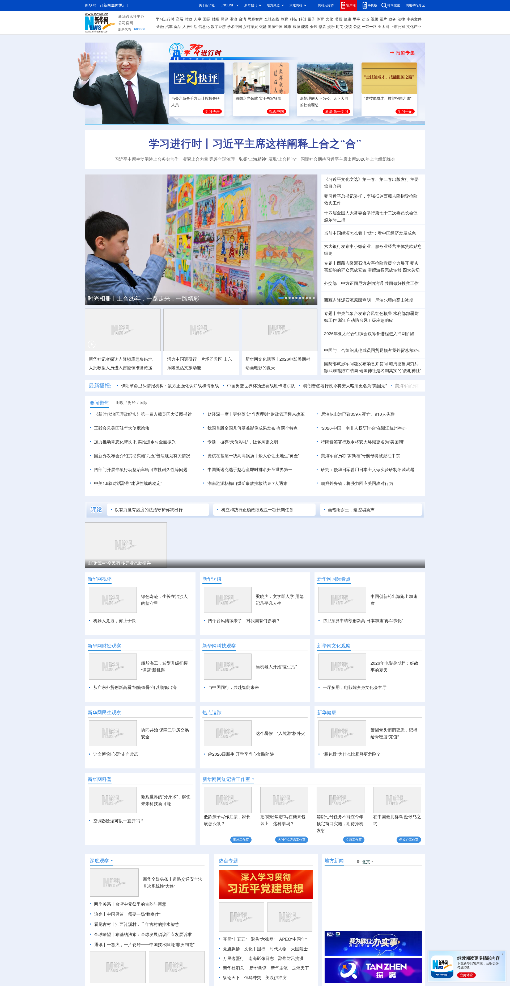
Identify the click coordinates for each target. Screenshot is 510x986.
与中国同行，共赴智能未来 (233, 687)
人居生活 (189, 26)
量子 (311, 19)
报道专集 (405, 52)
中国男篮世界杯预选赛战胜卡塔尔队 (261, 386)
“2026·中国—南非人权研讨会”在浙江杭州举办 (363, 428)
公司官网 (125, 23)
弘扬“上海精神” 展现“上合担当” (267, 159)
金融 (160, 26)
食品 (177, 26)
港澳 (233, 19)
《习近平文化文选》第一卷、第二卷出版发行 (366, 179)
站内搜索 (393, 5)
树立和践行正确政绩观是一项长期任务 (257, 509)
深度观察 (99, 860)
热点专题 (228, 860)
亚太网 (383, 26)
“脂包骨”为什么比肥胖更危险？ (352, 754)
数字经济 (218, 26)
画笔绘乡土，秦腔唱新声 (351, 509)
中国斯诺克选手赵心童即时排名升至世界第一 (249, 469)
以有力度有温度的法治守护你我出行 (149, 509)
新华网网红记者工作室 (226, 779)
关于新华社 (207, 5)
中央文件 (414, 19)
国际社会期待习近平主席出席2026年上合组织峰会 (348, 159)
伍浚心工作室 (408, 839)
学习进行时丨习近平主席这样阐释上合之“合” (255, 143)
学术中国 (234, 26)
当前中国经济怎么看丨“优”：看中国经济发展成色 (370, 233)
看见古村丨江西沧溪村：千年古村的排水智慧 (136, 924)
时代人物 (278, 949)
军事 (356, 19)
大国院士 (299, 949)
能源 (305, 26)
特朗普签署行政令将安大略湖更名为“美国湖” (345, 386)
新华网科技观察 (219, 645)
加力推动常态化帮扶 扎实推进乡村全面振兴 (135, 442)
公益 (357, 26)
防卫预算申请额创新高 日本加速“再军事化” (363, 620)
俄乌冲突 (252, 977)
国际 (206, 19)
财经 (215, 19)
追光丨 (100, 914)
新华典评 (257, 968)
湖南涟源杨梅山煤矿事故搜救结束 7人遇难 (247, 483)
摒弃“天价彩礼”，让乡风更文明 (249, 442)
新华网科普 (100, 779)
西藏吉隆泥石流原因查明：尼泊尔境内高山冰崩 (368, 300)
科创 (302, 19)
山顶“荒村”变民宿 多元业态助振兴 (119, 563)
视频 (374, 19)
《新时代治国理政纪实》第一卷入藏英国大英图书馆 (143, 414)
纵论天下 (231, 977)
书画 (338, 19)
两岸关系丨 (104, 904)
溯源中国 (275, 26)
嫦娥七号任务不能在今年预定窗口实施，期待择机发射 (340, 823)
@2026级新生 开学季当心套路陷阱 (241, 754)
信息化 (204, 26)
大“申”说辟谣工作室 (291, 839)
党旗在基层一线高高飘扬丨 (232, 456)
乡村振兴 (250, 26)
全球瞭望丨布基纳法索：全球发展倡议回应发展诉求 (143, 934)
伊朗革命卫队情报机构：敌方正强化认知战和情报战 (170, 386)
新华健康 (326, 712)
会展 (313, 26)
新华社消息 (233, 968)
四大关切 (411, 270)
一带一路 (369, 26)
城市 (287, 26)
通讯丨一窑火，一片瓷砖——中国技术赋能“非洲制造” (144, 944)
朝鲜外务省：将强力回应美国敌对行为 (357, 483)
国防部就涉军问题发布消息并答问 (356, 363)
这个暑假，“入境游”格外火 (280, 733)
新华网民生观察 (104, 712)
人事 (197, 19)
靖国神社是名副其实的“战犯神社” (390, 370)
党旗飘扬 (231, 949)
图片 (383, 19)
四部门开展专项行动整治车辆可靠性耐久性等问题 (141, 469)
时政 (188, 19)
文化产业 (413, 26)
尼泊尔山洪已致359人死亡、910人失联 (358, 414)
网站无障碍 (326, 5)
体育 (320, 19)
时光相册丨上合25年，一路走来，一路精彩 (143, 298)
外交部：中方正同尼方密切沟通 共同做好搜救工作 (371, 283)
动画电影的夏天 (260, 367)
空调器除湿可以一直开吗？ (118, 821)
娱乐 (331, 26)
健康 (347, 19)
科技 (293, 19)
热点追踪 (212, 712)
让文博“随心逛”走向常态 (115, 754)
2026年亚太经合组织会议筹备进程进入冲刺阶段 (369, 333)
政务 (392, 19)
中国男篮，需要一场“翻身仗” (133, 914)
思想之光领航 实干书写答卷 (258, 98)
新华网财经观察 (104, 645)
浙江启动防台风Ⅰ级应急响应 (365, 320)
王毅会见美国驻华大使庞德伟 (121, 428)
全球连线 (271, 19)
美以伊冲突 (276, 977)
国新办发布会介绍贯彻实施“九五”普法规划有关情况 (142, 456)
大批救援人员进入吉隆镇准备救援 (120, 367)
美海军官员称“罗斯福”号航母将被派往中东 (360, 456)
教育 (284, 19)
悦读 (348, 26)
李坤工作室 (241, 839)
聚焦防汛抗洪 (291, 958)
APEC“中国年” (293, 939)
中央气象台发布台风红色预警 (364, 313)
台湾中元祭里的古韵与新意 (140, 904)
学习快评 (212, 111)
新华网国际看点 (334, 578)
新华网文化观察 (334, 645)
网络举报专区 (415, 5)
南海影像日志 (261, 958)
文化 (329, 19)
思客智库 (255, 19)
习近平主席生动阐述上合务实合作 (146, 159)
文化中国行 (254, 949)
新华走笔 (279, 968)
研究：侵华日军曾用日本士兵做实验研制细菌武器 (367, 469)
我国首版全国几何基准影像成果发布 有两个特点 (252, 428)
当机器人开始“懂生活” (276, 666)
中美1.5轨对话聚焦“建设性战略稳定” (128, 483)
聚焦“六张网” (263, 939)
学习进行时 (165, 19)
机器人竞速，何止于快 (114, 620)
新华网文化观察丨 (262, 359)
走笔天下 (300, 968)
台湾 (242, 19)
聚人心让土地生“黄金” (278, 456)
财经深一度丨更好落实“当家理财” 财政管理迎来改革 (256, 414)
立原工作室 (354, 839)
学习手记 (405, 111)
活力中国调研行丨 (184, 359)
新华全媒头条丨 (158, 879)
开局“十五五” (235, 939)
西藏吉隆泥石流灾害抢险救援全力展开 (373, 263)
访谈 (365, 19)
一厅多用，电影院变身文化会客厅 (354, 687)
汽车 (169, 26)
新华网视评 (100, 578)
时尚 (339, 26)
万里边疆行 (233, 958)
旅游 (296, 26)
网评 (224, 19)
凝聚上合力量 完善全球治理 (209, 159)
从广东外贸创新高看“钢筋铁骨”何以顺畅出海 (135, 687)
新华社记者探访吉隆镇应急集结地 (120, 359)
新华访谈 (212, 578)
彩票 (322, 26)
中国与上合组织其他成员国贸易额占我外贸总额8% (371, 350)
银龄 (263, 26)
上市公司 (397, 26)
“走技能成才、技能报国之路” (387, 98)
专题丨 (330, 263)
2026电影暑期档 (294, 359)
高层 (179, 19)
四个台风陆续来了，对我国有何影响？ (244, 620)
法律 (401, 19)
